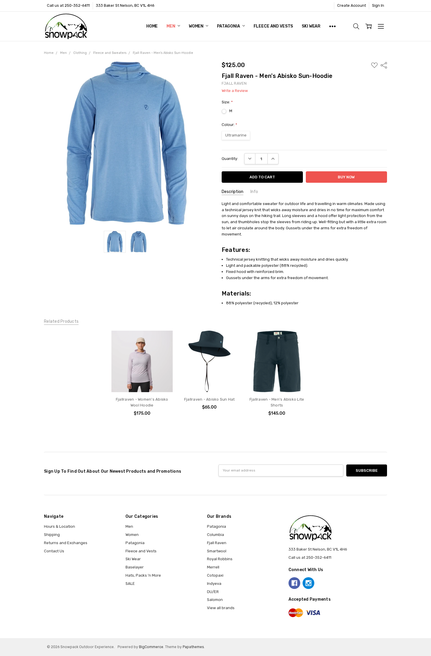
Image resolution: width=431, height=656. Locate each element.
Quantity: (230, 158)
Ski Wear (311, 26)
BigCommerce (151, 647)
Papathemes (193, 647)
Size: (227, 102)
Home (152, 26)
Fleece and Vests (273, 26)
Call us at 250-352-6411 (68, 5)
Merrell (213, 567)
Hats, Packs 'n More (143, 575)
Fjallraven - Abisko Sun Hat (209, 399)
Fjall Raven (216, 543)
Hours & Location (59, 526)
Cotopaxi (215, 575)
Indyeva (214, 583)
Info (254, 191)
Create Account (351, 5)
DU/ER (213, 592)
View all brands (221, 608)
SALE (130, 583)
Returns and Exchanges (65, 543)
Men (171, 26)
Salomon (215, 599)
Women (196, 26)
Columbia (215, 534)
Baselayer (134, 567)
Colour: (229, 124)
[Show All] (332, 26)
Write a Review (235, 91)
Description (232, 191)
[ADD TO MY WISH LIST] (163, 349)
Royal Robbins (220, 559)
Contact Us (54, 551)
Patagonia (229, 26)
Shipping (52, 534)
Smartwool (216, 551)
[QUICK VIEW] (163, 340)
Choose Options (142, 381)
